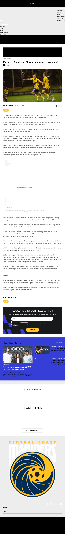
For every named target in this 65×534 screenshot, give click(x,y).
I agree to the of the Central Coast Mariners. (29, 322)
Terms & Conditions (38, 521)
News (9, 58)
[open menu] (1, 21)
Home (4, 58)
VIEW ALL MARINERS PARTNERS (32, 430)
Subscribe (32, 329)
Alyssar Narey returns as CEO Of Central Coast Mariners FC (17, 368)
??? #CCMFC (8, 207)
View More (59, 342)
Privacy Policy (24, 322)
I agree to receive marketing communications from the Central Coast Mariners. (31, 324)
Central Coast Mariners (20, 210)
